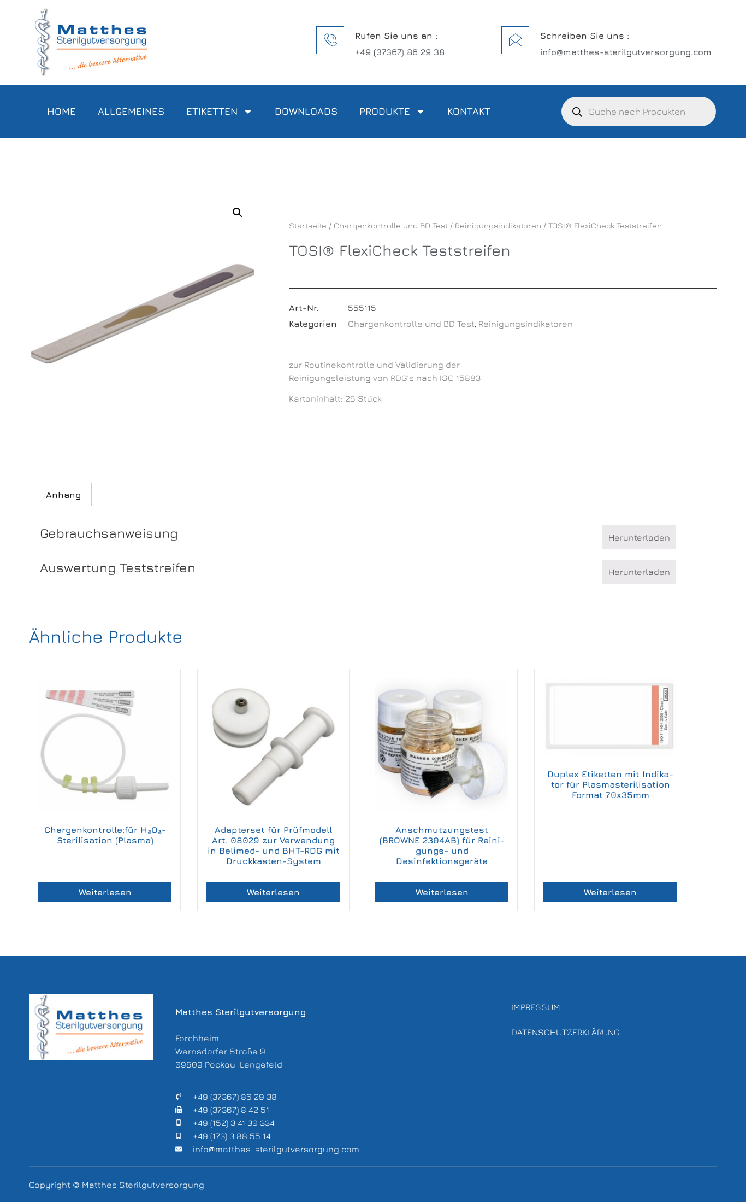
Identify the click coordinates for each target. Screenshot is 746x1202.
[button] (237, 212)
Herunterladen (639, 537)
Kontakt (468, 111)
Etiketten (212, 111)
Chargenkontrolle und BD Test (391, 225)
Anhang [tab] (63, 495)
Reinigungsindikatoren (498, 225)
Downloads (306, 111)
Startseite (308, 225)
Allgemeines (131, 111)
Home (61, 111)
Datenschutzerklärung (565, 1032)
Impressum (535, 1007)
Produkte (384, 111)
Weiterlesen (105, 892)
